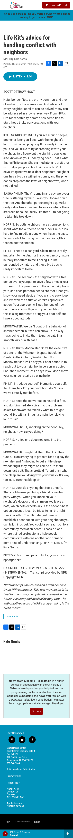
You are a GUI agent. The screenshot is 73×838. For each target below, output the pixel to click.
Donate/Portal (58, 5)
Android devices (15, 806)
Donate (36, 711)
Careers (11, 794)
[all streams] (68, 834)
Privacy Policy (14, 776)
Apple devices (14, 803)
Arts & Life (13, 616)
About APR (13, 789)
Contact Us (13, 791)
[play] (5, 833)
